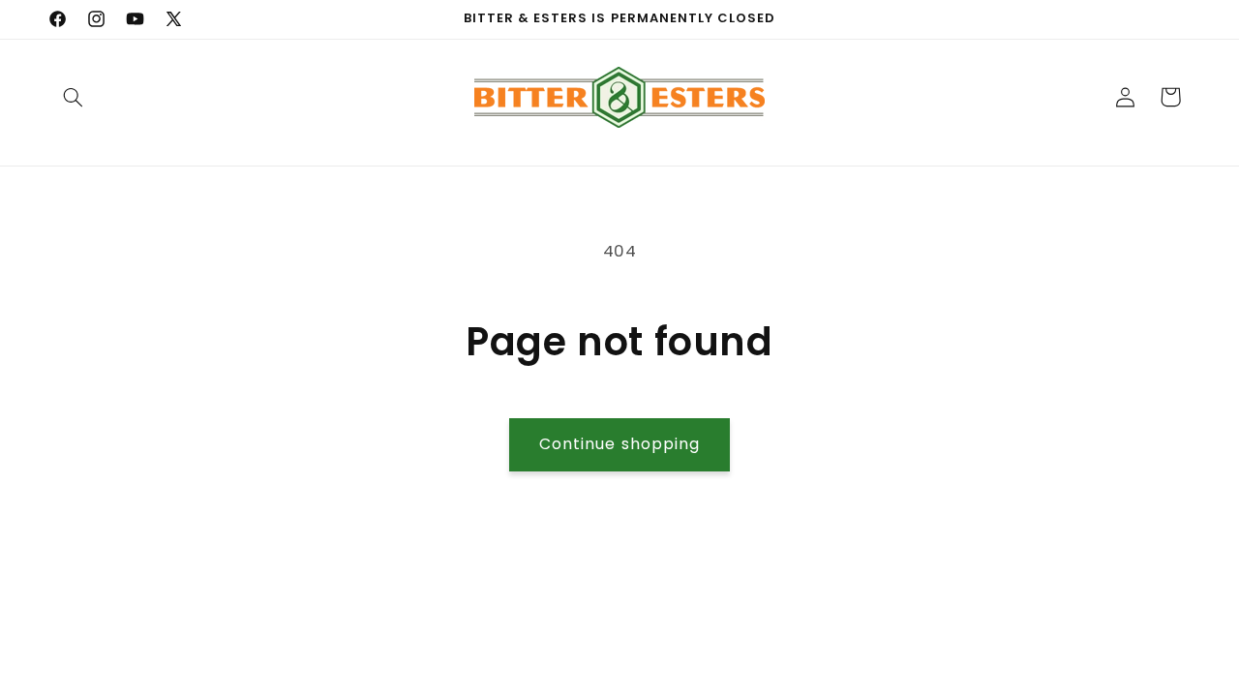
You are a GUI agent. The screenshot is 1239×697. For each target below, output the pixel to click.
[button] (73, 97)
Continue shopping (619, 444)
